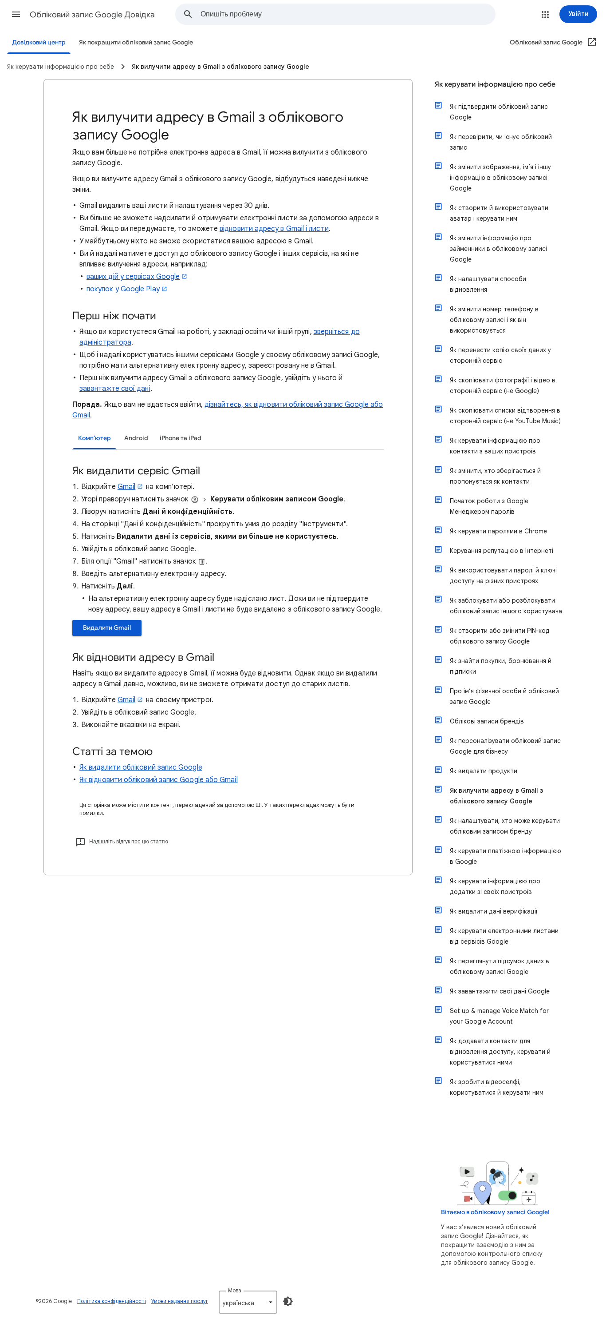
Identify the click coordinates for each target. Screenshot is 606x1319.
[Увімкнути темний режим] (288, 1301)
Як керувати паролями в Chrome (498, 531)
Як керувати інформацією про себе (495, 84)
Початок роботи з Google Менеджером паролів (489, 506)
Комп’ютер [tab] (94, 438)
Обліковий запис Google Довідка (92, 15)
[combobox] (348, 14)
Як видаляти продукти (483, 771)
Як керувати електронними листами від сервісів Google (504, 936)
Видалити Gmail (107, 628)
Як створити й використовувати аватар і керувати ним (499, 213)
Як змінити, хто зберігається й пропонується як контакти (495, 476)
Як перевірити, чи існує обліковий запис (501, 142)
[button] (16, 14)
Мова (234, 1290)
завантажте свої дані (114, 388)
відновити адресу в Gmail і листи (274, 228)
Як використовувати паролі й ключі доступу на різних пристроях (503, 575)
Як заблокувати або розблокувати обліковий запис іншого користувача (506, 605)
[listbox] (248, 1302)
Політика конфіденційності (111, 1301)
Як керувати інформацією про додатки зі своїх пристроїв (495, 886)
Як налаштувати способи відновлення (488, 284)
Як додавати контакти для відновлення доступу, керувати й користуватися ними (500, 1051)
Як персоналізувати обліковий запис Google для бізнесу (505, 746)
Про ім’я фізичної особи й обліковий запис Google (504, 696)
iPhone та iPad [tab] (180, 438)
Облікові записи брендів (487, 721)
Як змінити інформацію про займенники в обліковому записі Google (498, 248)
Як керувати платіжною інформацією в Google (505, 856)
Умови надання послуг (179, 1301)
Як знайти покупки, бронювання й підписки (500, 666)
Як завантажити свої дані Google (500, 991)
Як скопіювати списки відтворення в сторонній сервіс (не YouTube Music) (505, 415)
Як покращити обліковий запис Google (136, 42)
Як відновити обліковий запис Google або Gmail (158, 779)
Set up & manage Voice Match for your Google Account (499, 1016)
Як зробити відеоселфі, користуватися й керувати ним (496, 1087)
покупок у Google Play (123, 289)
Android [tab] (136, 438)
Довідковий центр (39, 42)
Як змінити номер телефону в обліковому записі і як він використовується (494, 319)
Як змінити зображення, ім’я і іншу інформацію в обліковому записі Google (500, 177)
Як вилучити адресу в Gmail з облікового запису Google (496, 796)
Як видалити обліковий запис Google (140, 767)
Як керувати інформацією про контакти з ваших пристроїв (495, 446)
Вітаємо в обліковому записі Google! (495, 1212)
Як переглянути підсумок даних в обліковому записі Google (499, 966)
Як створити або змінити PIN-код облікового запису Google (500, 636)
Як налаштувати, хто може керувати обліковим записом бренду (505, 826)
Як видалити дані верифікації (493, 911)
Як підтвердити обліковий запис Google (499, 112)
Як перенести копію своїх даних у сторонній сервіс (500, 355)
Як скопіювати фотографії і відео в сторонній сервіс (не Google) (502, 385)
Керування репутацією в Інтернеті (501, 551)
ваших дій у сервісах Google (133, 276)
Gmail (126, 486)
